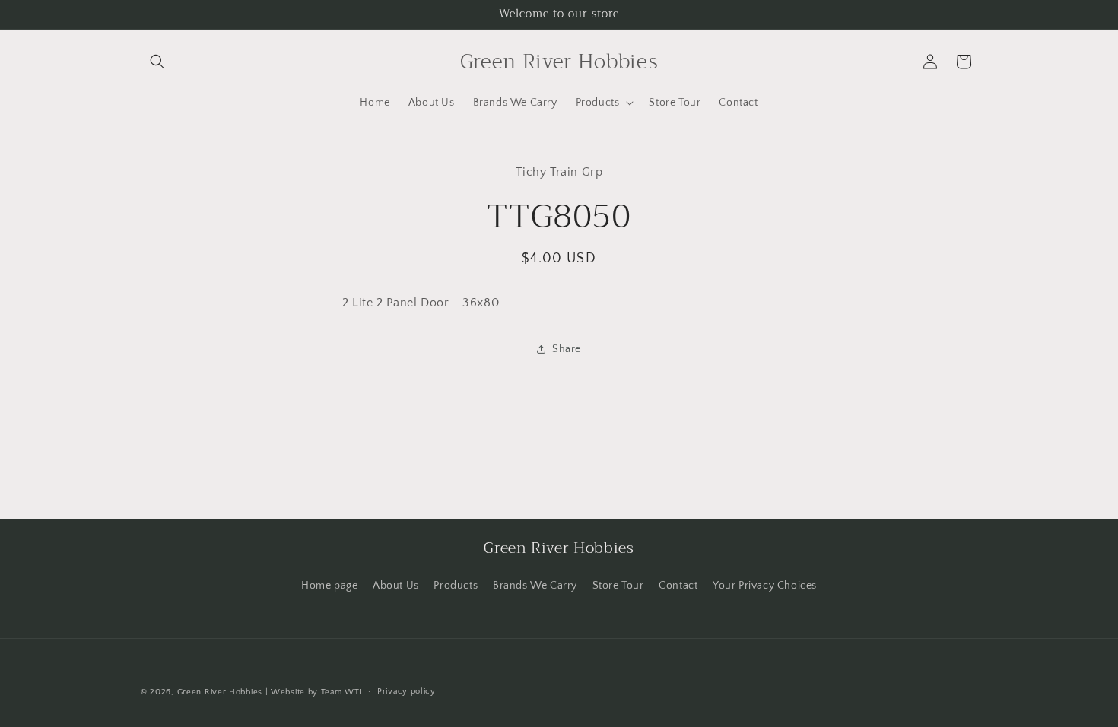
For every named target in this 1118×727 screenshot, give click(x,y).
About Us (396, 585)
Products (456, 585)
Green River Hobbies (219, 692)
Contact (678, 585)
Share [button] (566, 349)
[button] (157, 61)
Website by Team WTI (316, 692)
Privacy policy (406, 691)
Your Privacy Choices (765, 585)
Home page (329, 585)
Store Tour (618, 585)
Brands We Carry (535, 585)
